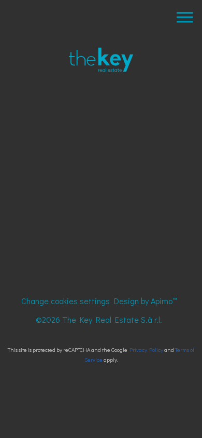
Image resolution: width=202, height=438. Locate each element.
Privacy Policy (146, 349)
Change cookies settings (65, 300)
